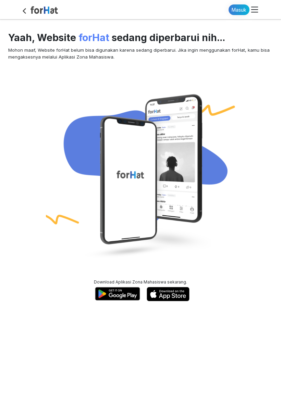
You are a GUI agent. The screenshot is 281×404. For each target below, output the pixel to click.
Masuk (239, 10)
